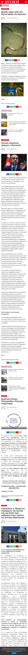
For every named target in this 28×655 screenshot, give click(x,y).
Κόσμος (17, 359)
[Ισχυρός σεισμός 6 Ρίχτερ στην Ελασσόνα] (4, 116)
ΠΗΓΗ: (3, 99)
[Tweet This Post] (9, 59)
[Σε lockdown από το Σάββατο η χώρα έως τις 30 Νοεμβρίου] (4, 132)
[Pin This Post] (15, 59)
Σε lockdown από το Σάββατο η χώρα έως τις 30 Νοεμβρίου (16, 130)
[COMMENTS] (21, 59)
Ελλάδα (13, 103)
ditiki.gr (8, 103)
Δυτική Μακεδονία (13, 17)
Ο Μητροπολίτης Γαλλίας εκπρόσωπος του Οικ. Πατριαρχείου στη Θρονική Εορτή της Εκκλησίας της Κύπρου (17, 388)
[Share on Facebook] (6, 59)
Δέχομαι (14, 653)
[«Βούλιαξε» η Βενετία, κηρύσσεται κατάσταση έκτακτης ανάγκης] (4, 380)
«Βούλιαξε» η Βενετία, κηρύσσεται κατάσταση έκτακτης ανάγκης (16, 378)
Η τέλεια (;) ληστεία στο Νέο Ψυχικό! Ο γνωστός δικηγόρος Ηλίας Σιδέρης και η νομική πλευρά (17, 123)
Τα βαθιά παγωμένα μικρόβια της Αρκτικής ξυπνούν (16, 370)
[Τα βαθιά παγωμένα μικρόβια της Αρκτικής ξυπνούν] (4, 372)
